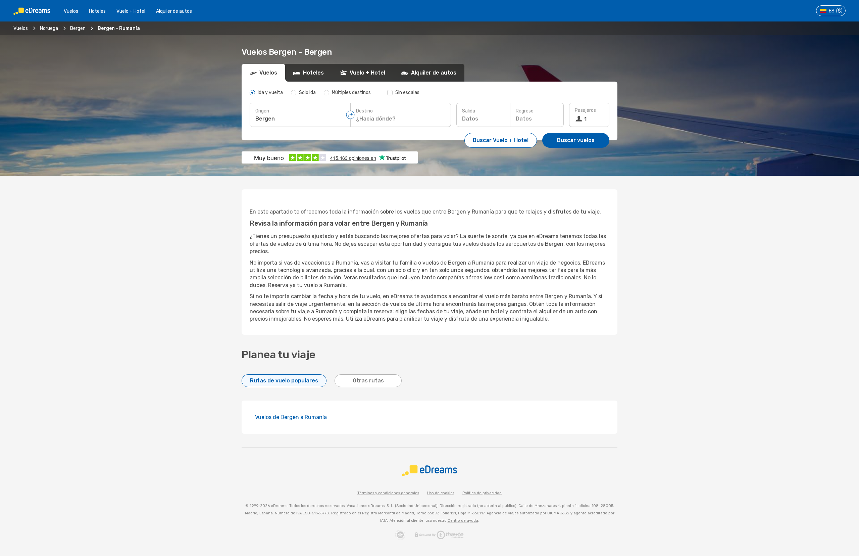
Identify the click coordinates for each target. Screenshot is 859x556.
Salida (468, 111)
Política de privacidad (482, 493)
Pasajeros (585, 110)
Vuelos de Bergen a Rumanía (291, 417)
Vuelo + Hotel (130, 11)
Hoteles (97, 11)
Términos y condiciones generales (388, 493)
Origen (262, 111)
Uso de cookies (440, 493)
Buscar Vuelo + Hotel (500, 140)
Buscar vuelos (576, 140)
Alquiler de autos (174, 11)
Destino (364, 111)
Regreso (525, 111)
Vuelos (71, 11)
